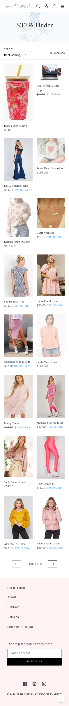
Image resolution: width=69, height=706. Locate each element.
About (11, 597)
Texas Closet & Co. (27, 693)
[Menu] (63, 6)
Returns (13, 617)
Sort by (8, 49)
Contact (13, 607)
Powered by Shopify (50, 693)
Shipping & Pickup (20, 627)
